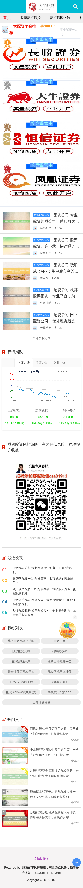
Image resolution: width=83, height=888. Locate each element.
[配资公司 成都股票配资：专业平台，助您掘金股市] (16, 296)
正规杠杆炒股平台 (21, 682)
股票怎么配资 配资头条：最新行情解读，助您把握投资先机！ (44, 602)
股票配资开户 (60, 682)
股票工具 (60, 641)
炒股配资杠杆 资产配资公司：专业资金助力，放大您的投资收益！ (44, 612)
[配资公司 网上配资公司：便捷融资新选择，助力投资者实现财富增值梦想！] (16, 321)
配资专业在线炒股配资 (21, 692)
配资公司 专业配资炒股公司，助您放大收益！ (56, 221)
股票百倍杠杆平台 (60, 661)
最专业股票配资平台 (21, 671)
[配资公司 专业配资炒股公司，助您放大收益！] (16, 221)
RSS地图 (39, 873)
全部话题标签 (41, 702)
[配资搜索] (75, 6)
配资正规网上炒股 (60, 671)
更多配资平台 (69, 29)
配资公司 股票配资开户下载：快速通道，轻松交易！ (56, 246)
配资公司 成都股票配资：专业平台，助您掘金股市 (56, 296)
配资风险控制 (60, 17)
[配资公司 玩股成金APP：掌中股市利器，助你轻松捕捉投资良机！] (16, 271)
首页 (7, 17)
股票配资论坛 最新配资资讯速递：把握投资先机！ (43, 570)
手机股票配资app (59, 692)
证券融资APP (59, 651)
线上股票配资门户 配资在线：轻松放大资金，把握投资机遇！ (44, 591)
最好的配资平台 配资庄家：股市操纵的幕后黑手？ (43, 580)
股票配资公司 (21, 651)
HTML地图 (54, 873)
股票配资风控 (30, 17)
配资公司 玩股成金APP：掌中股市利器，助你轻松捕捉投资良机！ (55, 271)
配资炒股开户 (21, 661)
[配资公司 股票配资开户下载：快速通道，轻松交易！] (16, 246)
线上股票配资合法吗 (21, 641)
